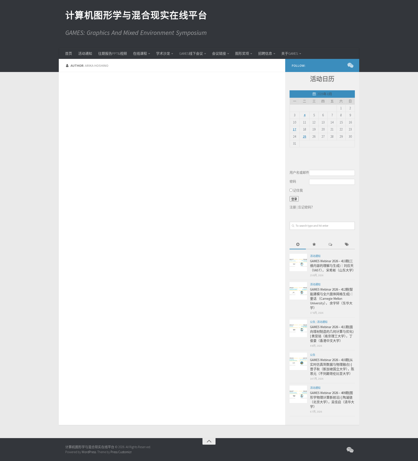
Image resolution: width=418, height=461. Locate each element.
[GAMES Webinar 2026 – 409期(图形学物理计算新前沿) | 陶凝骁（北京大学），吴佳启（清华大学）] (298, 394)
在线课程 (140, 53)
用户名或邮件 (299, 172)
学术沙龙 (163, 53)
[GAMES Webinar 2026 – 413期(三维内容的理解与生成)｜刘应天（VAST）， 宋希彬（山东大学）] (298, 262)
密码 (293, 181)
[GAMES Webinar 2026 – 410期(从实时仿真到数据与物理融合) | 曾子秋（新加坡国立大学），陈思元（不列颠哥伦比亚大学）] (298, 361)
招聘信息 (265, 53)
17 (294, 129)
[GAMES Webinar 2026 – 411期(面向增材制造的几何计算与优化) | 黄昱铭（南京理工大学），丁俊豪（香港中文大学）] (298, 328)
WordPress (89, 452)
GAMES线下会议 (191, 53)
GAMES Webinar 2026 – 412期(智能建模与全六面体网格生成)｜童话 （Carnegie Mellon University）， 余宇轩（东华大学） (332, 298)
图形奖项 (242, 53)
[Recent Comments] (330, 244)
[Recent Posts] (298, 244)
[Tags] (347, 244)
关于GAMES (289, 53)
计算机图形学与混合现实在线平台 (136, 15)
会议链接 (219, 53)
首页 (68, 53)
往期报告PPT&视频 (112, 53)
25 (304, 136)
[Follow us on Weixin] (350, 65)
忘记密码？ (306, 207)
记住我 (297, 190)
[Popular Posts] (314, 244)
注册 (293, 207)
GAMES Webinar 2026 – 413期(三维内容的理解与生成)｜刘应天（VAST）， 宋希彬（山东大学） (333, 265)
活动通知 (85, 53)
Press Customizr (121, 452)
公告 (312, 322)
